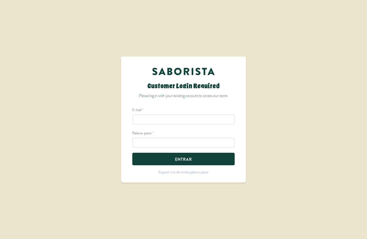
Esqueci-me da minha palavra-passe (183, 172)
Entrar (183, 159)
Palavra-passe (143, 133)
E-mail (138, 109)
